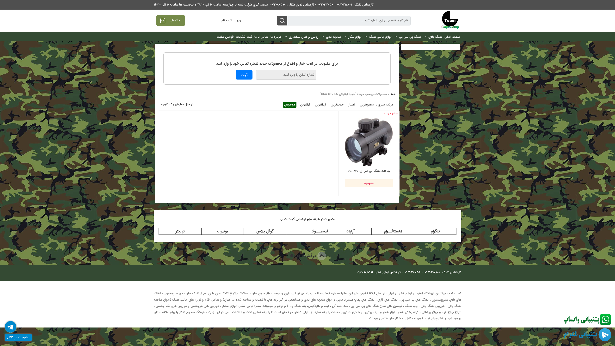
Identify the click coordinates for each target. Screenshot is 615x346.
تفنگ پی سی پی (410, 36)
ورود (238, 20)
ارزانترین (320, 104)
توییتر (180, 231)
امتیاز (351, 104)
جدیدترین (337, 104)
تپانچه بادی (333, 36)
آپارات (350, 231)
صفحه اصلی (452, 36)
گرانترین (305, 104)
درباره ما (276, 36)
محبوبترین (367, 104)
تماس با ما (261, 36)
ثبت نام (226, 20)
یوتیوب (222, 231)
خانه (392, 94)
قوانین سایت (225, 36)
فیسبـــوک (319, 231)
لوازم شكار (355, 36)
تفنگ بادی (435, 36)
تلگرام (435, 231)
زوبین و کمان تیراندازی (304, 36)
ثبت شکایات (244, 36)
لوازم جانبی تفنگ (380, 36)
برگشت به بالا (303, 256)
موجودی (289, 104)
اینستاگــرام (393, 231)
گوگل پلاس (265, 231)
